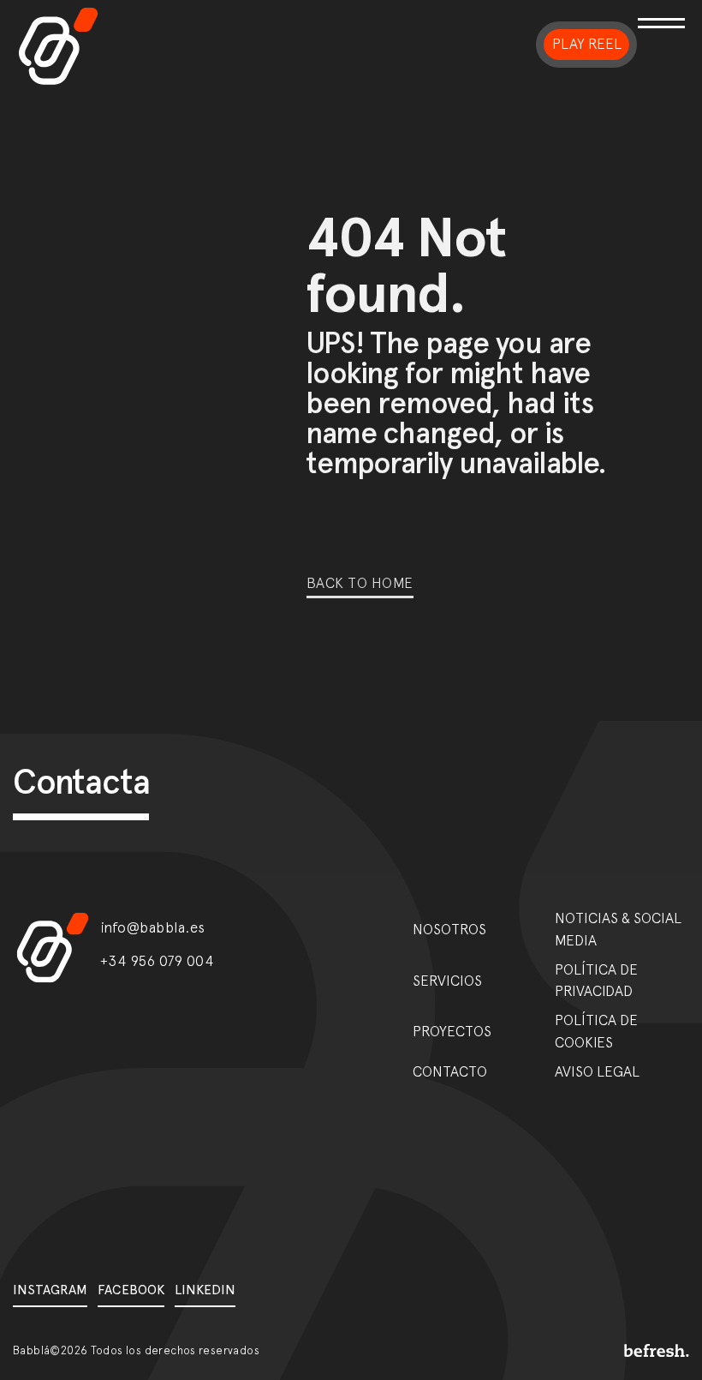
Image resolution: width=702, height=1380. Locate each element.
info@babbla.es (152, 927)
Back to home (359, 582)
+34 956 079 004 (157, 960)
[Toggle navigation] (663, 44)
